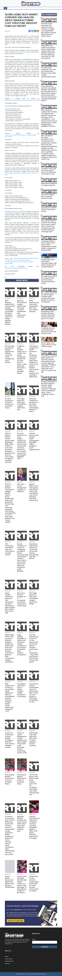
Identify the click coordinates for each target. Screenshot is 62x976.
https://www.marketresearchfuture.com (16, 268)
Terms (6, 956)
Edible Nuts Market (20, 52)
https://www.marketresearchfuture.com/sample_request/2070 (23, 100)
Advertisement (9, 961)
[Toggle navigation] (5, 8)
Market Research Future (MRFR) (15, 211)
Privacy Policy (8, 959)
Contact (7, 963)
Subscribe (45, 947)
